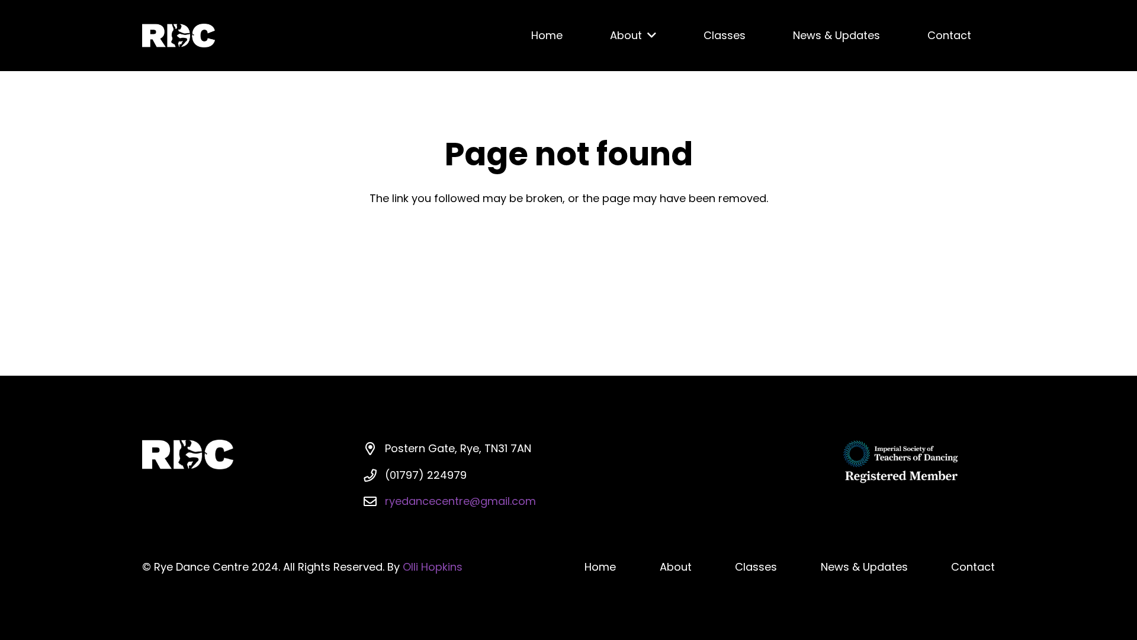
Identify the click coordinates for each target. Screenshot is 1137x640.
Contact (973, 566)
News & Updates (864, 566)
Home (600, 566)
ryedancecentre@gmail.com (460, 501)
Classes (756, 566)
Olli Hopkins (432, 566)
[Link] (178, 35)
